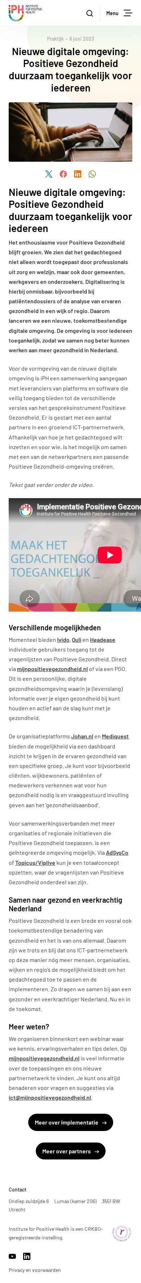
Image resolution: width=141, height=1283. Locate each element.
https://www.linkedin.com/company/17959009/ (26, 1256)
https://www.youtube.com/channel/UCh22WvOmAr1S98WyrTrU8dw (12, 1256)
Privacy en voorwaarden (35, 1270)
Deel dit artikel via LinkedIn (77, 174)
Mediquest (115, 736)
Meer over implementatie (67, 1122)
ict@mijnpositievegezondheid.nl (50, 1097)
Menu (112, 13)
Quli (76, 639)
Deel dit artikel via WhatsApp (92, 174)
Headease (102, 639)
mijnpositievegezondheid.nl (52, 668)
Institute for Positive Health (25, 13)
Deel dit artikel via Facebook (63, 174)
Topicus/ (26, 862)
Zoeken (90, 13)
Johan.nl (82, 736)
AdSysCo (117, 852)
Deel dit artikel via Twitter (48, 174)
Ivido (63, 639)
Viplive (46, 862)
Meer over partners (67, 1151)
